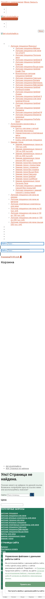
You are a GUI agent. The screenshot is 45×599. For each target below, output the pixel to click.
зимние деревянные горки (13, 536)
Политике (40, 568)
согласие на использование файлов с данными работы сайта (24, 573)
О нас (3, 551)
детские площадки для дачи (13, 515)
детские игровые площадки (13, 522)
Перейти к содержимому (12, 2)
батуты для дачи (8, 534)
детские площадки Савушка (13, 527)
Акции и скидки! (9, 4)
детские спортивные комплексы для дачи (20, 525)
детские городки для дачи (12, 520)
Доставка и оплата (9, 549)
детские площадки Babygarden (14, 529)
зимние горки (7, 538)
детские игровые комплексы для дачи (18, 518)
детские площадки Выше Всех (14, 531)
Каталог (4, 547)
